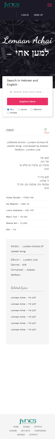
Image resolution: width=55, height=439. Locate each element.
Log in (25, 14)
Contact (33, 435)
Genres (21, 435)
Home (16, 427)
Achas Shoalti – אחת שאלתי (19, 197)
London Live (30, 259)
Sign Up (38, 14)
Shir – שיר (11, 229)
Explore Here (27, 101)
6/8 (24, 264)
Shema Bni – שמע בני (16, 223)
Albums (13, 431)
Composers (40, 431)
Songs (26, 427)
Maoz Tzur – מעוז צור (16, 216)
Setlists (25, 431)
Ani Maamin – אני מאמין (17, 204)
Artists (38, 427)
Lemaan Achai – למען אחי (23, 297)
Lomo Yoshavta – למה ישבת (20, 210)
